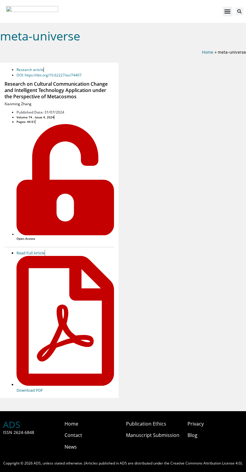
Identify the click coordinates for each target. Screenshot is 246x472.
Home (207, 52)
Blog (192, 435)
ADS (11, 424)
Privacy (196, 423)
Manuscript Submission (152, 435)
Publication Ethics (146, 423)
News (70, 447)
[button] (227, 11)
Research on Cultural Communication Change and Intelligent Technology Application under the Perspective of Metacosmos (56, 90)
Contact (73, 435)
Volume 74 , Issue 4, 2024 (35, 117)
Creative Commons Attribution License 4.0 (205, 463)
